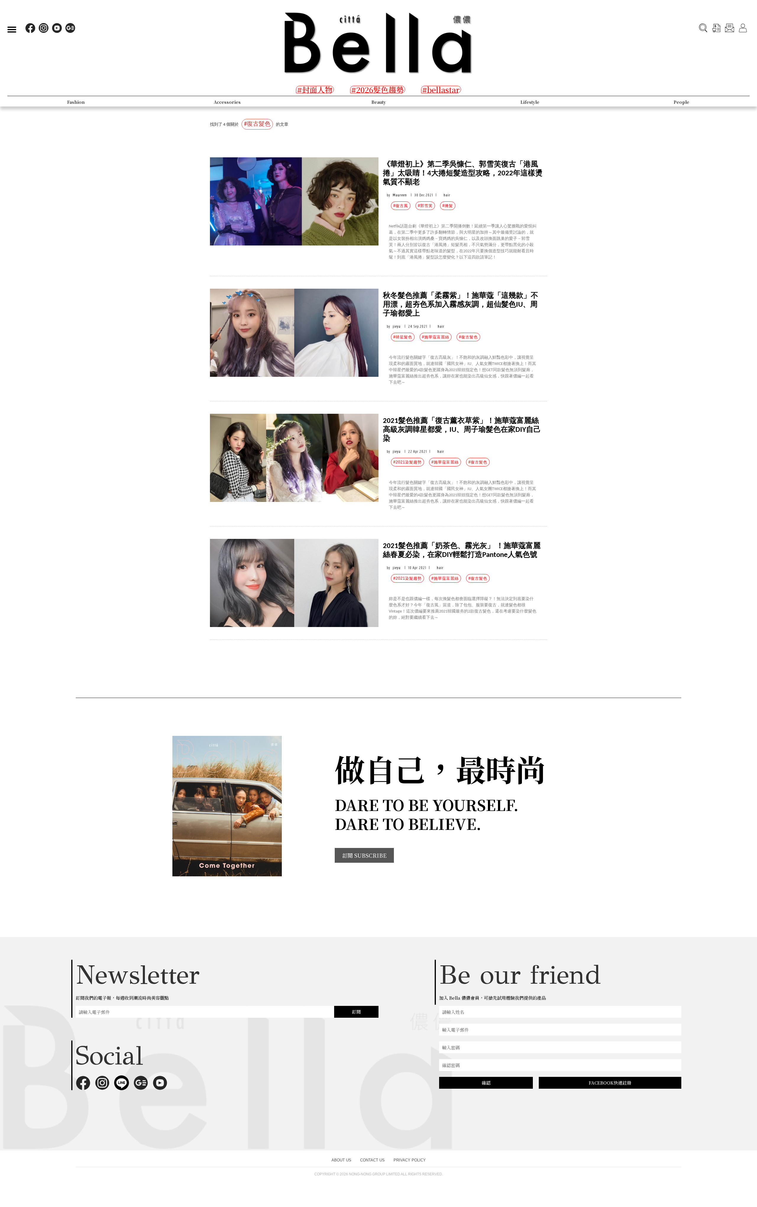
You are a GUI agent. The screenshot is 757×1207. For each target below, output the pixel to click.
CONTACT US (372, 1160)
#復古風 (400, 205)
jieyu (397, 326)
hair (447, 195)
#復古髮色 (468, 337)
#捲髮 (447, 205)
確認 (486, 1083)
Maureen (400, 195)
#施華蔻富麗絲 (435, 337)
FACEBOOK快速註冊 (610, 1083)
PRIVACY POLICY (410, 1160)
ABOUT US (341, 1160)
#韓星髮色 (402, 337)
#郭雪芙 (425, 205)
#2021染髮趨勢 (407, 462)
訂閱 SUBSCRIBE (364, 855)
